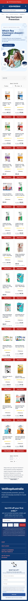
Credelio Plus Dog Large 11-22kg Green (7, 255)
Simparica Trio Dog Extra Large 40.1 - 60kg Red (19, 135)
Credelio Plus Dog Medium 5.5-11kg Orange (19, 225)
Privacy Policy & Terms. (21, 535)
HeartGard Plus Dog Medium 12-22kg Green (19, 407)
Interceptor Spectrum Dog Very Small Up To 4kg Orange (20, 438)
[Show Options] (6, 525)
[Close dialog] (25, 562)
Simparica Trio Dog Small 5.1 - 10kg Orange (7, 104)
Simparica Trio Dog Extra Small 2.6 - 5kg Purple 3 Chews (7, 166)
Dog (7, 14)
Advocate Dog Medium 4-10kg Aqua (20, 377)
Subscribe (22, 525)
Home (3, 14)
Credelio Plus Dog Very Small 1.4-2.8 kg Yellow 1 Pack (7, 286)
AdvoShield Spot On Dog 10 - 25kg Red (19, 315)
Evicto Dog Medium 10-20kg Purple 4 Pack (8, 194)
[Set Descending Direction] (15, 86)
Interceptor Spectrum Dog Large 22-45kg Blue (7, 438)
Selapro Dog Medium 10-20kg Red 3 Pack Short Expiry (20, 255)
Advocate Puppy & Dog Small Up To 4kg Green (7, 407)
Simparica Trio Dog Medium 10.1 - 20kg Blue (19, 104)
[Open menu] (3, 6)
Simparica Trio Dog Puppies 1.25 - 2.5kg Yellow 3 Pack (19, 166)
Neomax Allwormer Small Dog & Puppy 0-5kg (7, 347)
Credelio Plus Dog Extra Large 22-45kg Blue (7, 225)
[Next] (19, 458)
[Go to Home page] (15, 6)
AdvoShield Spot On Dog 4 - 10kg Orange (20, 286)
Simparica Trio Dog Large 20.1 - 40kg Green (7, 135)
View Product (7, 117)
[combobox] (4, 525)
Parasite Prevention (14, 14)
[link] (8, 458)
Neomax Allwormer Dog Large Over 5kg (19, 346)
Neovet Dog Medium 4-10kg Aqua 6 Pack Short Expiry (7, 316)
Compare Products (8, 45)
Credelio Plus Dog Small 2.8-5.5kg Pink (19, 194)
